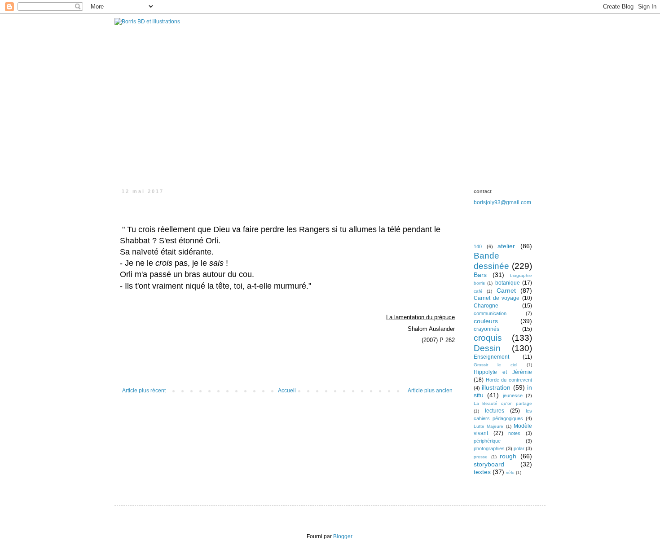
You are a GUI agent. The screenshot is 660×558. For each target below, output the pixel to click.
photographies (489, 448)
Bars (480, 274)
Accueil (287, 390)
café (478, 291)
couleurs (486, 321)
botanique (507, 283)
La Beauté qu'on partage (503, 403)
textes (482, 471)
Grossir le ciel (495, 364)
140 (478, 246)
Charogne (486, 306)
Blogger (342, 536)
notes (514, 433)
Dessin (487, 348)
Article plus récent (144, 390)
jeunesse (513, 395)
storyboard (489, 464)
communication (490, 313)
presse (481, 456)
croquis (488, 338)
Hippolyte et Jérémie (503, 372)
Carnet (506, 290)
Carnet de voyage (496, 298)
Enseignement (491, 357)
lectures (494, 411)
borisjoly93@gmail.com (502, 202)
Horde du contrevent (509, 379)
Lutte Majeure (488, 426)
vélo (510, 472)
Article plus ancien (430, 390)
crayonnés (486, 329)
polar (519, 448)
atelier (506, 246)
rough (508, 456)
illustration (496, 387)
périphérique (487, 441)
